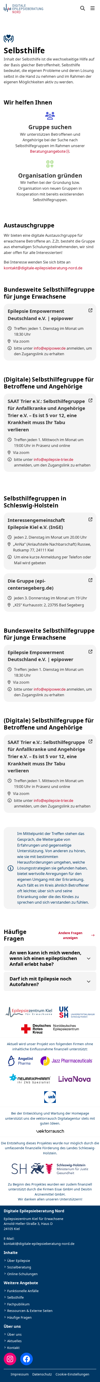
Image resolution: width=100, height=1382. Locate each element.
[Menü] (92, 8)
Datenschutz (42, 1374)
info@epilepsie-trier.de (53, 459)
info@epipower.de (50, 348)
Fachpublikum (18, 1304)
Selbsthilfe (15, 1297)
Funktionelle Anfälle (23, 1291)
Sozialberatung (19, 1267)
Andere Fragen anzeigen (70, 935)
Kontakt (13, 1347)
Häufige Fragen (19, 1317)
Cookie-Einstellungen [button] (72, 1374)
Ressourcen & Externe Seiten (30, 1310)
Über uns (14, 1334)
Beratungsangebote (48, 151)
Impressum (20, 1374)
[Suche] (83, 8)
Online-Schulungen (22, 1274)
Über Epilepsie (18, 1260)
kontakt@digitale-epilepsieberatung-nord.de (43, 267)
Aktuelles (14, 1341)
